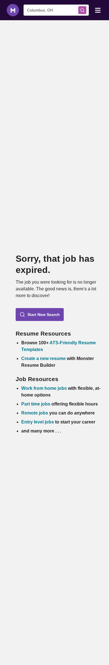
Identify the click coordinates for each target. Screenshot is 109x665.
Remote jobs (34, 413)
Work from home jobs (44, 388)
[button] (40, 314)
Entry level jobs (37, 422)
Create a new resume (44, 358)
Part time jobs (35, 404)
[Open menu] (97, 9)
